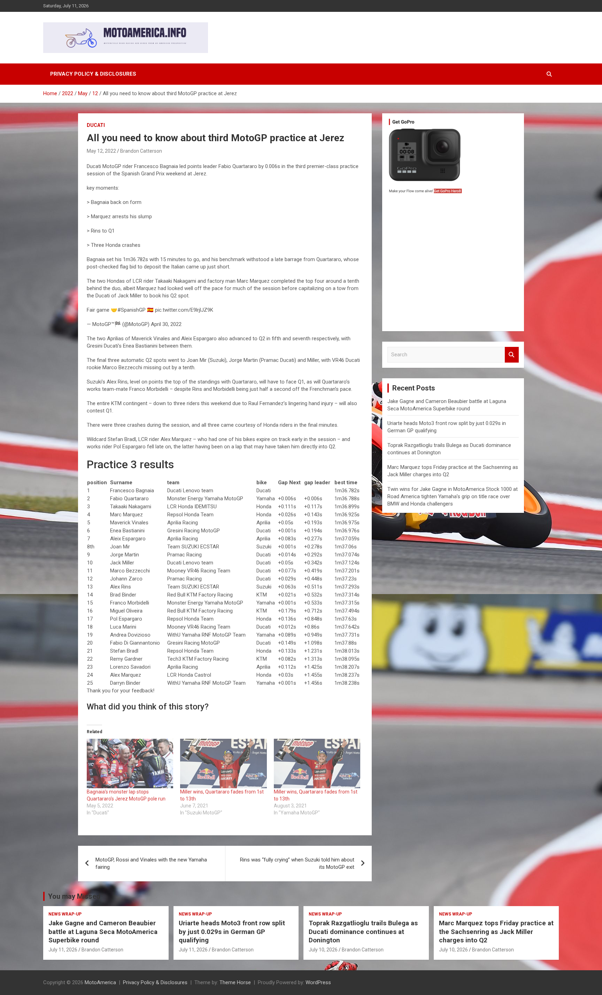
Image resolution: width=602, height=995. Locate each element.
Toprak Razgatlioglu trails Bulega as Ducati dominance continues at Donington (363, 931)
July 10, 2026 (323, 949)
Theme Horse (235, 982)
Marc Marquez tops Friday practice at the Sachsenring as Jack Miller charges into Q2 (496, 931)
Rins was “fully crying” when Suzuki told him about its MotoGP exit (297, 863)
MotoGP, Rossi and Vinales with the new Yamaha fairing (151, 863)
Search (512, 355)
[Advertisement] (453, 264)
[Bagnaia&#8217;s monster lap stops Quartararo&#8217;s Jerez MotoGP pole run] (130, 763)
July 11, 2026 (62, 949)
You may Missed (74, 896)
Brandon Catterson (141, 151)
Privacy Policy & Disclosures (93, 74)
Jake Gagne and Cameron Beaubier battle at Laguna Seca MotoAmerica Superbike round (102, 931)
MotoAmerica (100, 982)
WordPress (318, 982)
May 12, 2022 (101, 151)
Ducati (96, 125)
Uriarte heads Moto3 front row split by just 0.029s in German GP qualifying (232, 931)
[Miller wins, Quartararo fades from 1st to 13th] (223, 763)
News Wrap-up (65, 914)
